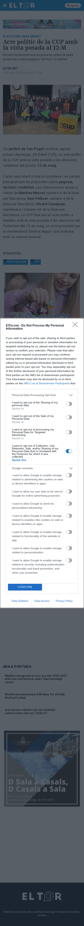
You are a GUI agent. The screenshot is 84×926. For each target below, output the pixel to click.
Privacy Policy (64, 600)
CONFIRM (25, 587)
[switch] (69, 404)
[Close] (76, 325)
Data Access (42, 600)
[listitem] (42, 395)
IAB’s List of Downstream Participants (47, 383)
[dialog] (42, 463)
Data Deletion (20, 600)
